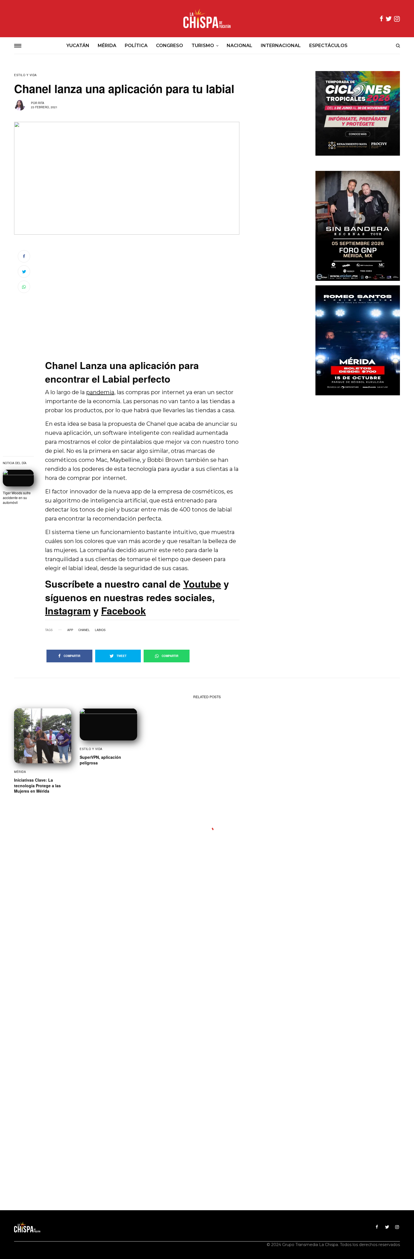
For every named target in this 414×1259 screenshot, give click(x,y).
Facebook (123, 610)
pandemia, (100, 392)
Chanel (84, 630)
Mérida (20, 772)
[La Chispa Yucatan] (207, 18)
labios (100, 630)
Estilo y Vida (25, 75)
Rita (41, 103)
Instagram (68, 610)
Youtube (202, 583)
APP (70, 630)
